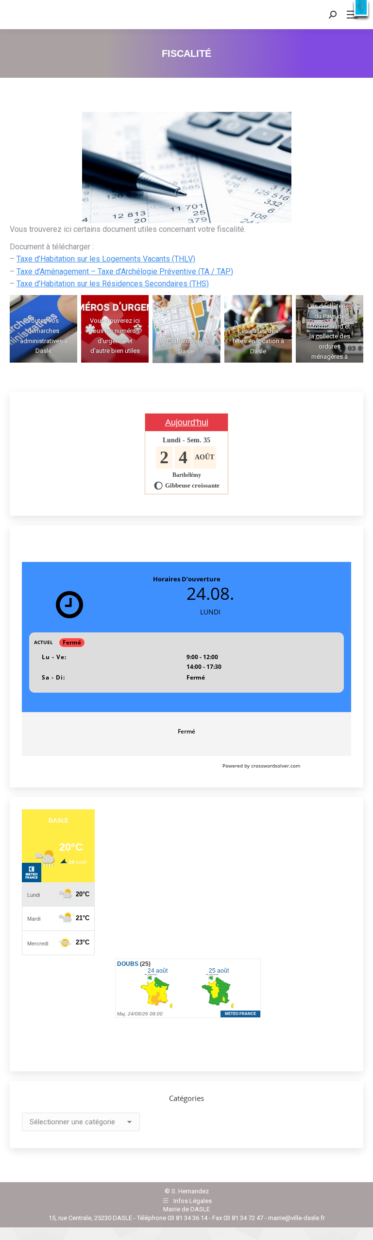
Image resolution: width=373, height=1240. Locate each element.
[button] (361, 8)
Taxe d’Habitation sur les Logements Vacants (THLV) (106, 258)
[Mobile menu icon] (352, 14)
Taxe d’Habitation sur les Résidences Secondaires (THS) (113, 283)
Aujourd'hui (186, 422)
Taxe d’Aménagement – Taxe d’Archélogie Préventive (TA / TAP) (125, 271)
